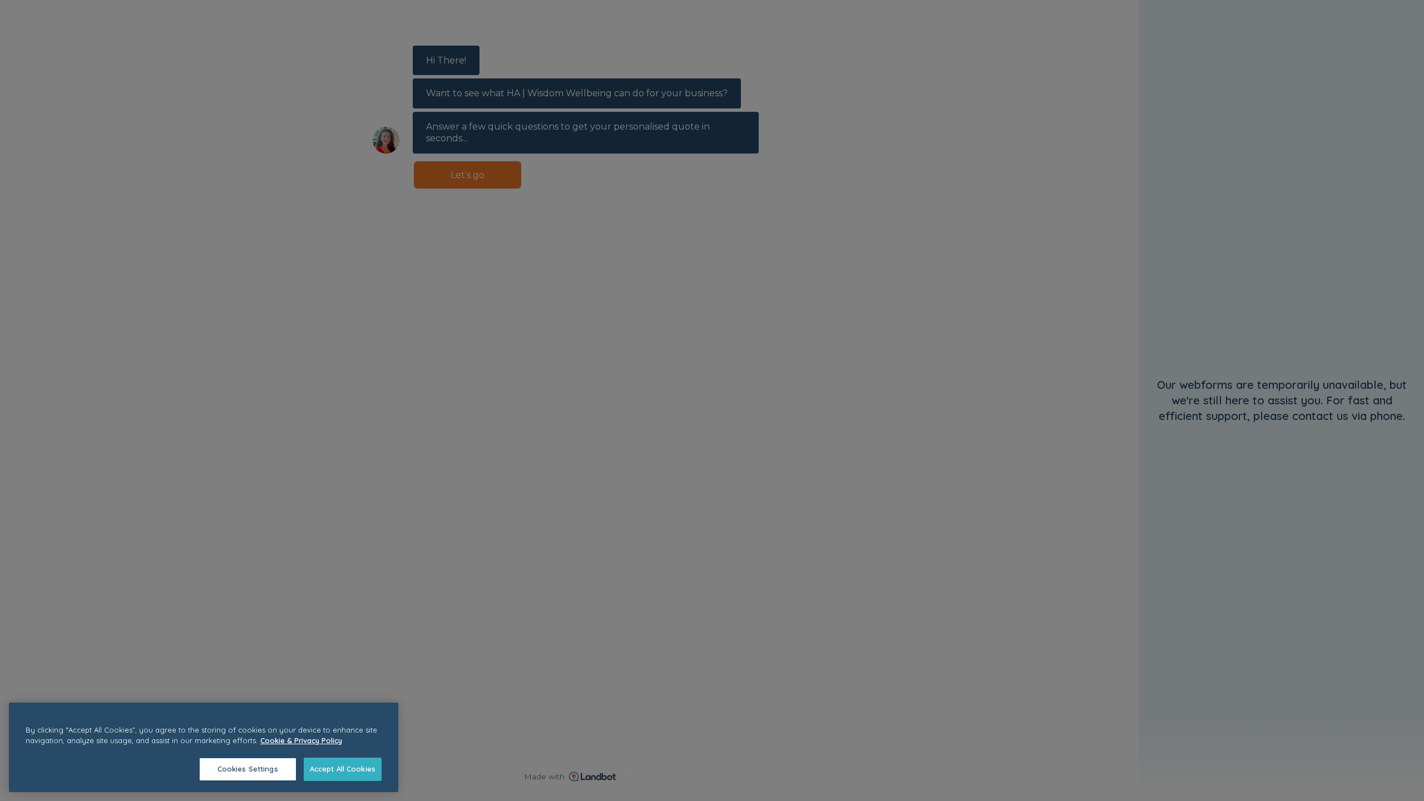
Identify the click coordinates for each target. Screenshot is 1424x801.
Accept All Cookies (342, 768)
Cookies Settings (247, 768)
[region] (203, 747)
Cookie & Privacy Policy (301, 740)
